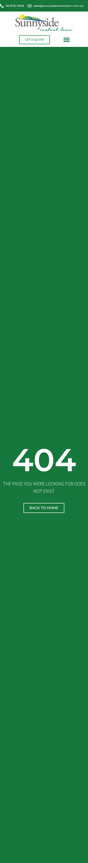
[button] (66, 40)
